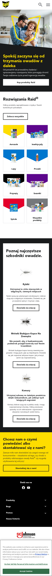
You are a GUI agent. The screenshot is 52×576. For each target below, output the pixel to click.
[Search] (40, 4)
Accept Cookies (26, 571)
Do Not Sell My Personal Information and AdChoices (26, 564)
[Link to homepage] (6, 5)
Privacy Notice (41, 554)
